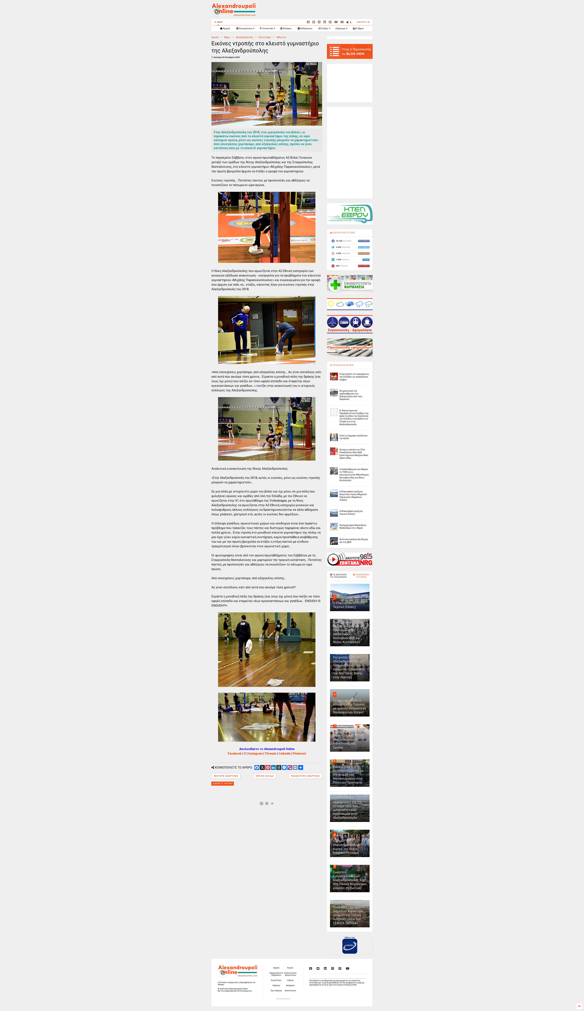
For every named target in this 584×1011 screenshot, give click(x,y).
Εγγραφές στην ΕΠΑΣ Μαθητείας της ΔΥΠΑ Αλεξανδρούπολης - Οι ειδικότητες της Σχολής (348, 739)
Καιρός (290, 968)
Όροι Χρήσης (276, 991)
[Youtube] (336, 22)
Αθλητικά (281, 37)
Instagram (255, 753)
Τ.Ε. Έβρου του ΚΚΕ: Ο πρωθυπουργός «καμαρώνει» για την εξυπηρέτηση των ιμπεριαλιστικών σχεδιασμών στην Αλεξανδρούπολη (348, 806)
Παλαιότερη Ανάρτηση (305, 776)
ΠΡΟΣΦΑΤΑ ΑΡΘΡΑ (343, 365)
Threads (270, 753)
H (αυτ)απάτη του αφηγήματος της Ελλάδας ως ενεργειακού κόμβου (354, 377)
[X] (313, 22)
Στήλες (324, 28)
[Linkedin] (324, 22)
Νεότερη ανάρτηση (226, 776)
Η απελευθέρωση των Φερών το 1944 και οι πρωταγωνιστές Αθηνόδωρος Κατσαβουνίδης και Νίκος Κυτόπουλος (354, 475)
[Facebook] (308, 22)
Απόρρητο (290, 985)
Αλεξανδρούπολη (244, 37)
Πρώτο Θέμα (265, 37)
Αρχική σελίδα (264, 776)
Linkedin (285, 753)
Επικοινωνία (290, 991)
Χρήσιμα (340, 28)
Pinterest (299, 753)
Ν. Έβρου (359, 28)
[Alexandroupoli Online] (233, 15)
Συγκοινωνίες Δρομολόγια (290, 974)
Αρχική (226, 28)
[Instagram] (319, 22)
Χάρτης (290, 980)
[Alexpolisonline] (342, 22)
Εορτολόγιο (276, 980)
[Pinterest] (330, 22)
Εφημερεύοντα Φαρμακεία (276, 974)
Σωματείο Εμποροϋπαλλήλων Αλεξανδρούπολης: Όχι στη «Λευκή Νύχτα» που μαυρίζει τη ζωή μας (349, 880)
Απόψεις (287, 28)
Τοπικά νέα (267, 28)
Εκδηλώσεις (306, 28)
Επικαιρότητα (245, 28)
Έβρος (227, 37)
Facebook (235, 753)
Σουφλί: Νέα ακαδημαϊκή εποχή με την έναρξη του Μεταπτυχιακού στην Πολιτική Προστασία (348, 774)
